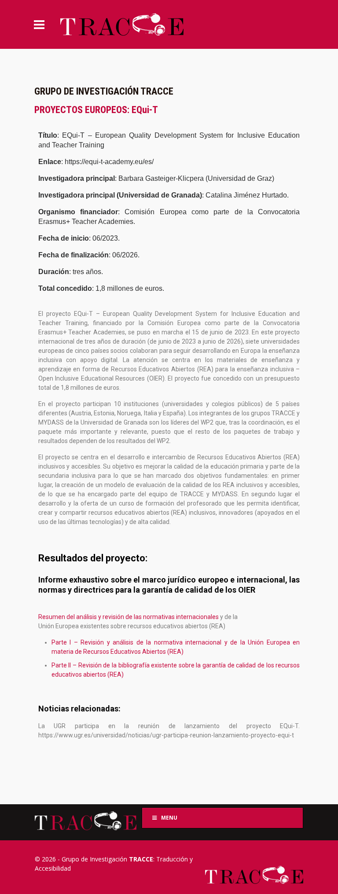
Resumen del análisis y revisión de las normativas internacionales (129, 616)
